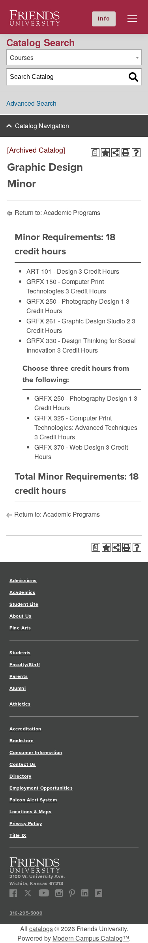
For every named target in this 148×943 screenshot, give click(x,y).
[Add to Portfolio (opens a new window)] (105, 152)
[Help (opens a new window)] (136, 152)
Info (104, 18)
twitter (27, 893)
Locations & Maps (30, 811)
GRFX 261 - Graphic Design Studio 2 (78, 320)
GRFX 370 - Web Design (69, 447)
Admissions (23, 580)
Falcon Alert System (33, 799)
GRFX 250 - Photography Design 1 (75, 301)
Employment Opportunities (41, 788)
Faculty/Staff (24, 664)
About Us (20, 616)
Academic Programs (71, 212)
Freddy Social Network (98, 893)
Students (20, 652)
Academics (22, 592)
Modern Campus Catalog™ (90, 938)
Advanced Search (31, 103)
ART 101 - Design (51, 271)
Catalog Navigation (42, 125)
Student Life (23, 604)
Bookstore (21, 740)
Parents (18, 676)
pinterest (72, 893)
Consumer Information (35, 752)
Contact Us (22, 764)
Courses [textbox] (22, 57)
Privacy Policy (25, 823)
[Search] (133, 77)
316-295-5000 (25, 913)
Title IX (17, 835)
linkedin (85, 893)
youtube (44, 893)
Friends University (34, 14)
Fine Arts (20, 627)
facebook (13, 893)
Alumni (17, 688)
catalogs (41, 928)
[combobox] (74, 57)
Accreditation (25, 728)
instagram (59, 893)
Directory (20, 776)
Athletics (19, 704)
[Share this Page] (115, 152)
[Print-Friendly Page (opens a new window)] (126, 152)
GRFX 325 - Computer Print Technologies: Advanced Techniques (85, 422)
